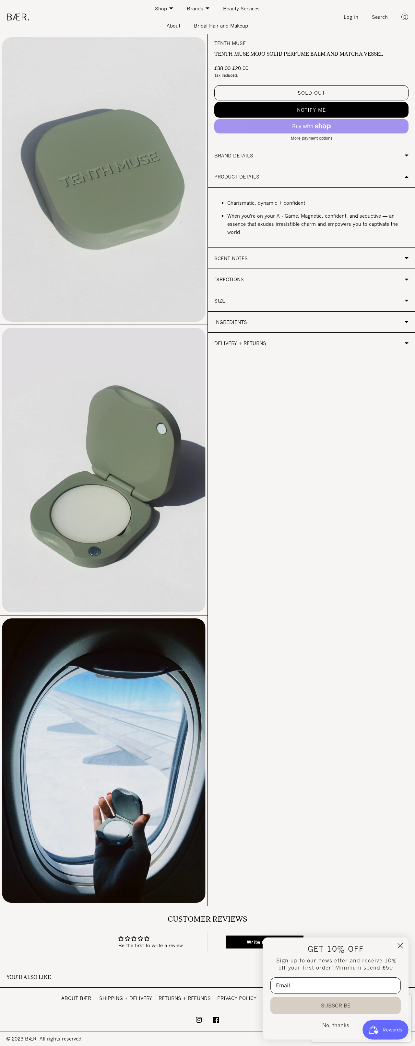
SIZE (219, 301)
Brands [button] (195, 8)
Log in (351, 17)
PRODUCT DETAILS (236, 176)
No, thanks (335, 1025)
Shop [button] (161, 8)
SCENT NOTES (231, 258)
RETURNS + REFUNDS (185, 998)
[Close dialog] (400, 945)
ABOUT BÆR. (77, 998)
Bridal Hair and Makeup (221, 26)
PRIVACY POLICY (236, 998)
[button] (311, 110)
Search (380, 17)
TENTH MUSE (230, 43)
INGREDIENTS (230, 322)
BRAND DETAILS (233, 155)
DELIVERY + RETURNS (240, 343)
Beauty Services (241, 8)
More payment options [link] (311, 138)
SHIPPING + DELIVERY (125, 998)
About (173, 26)
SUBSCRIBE (335, 1005)
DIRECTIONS (229, 279)
